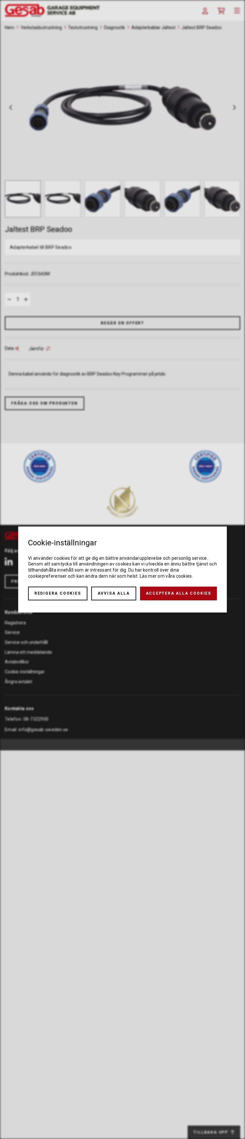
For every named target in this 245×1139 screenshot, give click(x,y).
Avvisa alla (114, 593)
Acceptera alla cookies (179, 593)
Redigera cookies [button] (57, 593)
